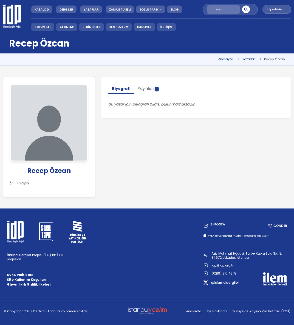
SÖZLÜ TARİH (148, 9)
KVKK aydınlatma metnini (225, 236)
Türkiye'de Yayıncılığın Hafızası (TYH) (261, 311)
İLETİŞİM (166, 27)
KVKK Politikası (20, 274)
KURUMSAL (43, 27)
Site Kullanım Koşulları (26, 279)
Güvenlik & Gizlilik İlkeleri (29, 284)
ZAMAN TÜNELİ (120, 9)
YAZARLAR (91, 9)
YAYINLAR (66, 27)
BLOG (174, 9)
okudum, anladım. (239, 236)
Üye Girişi (275, 9)
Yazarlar (248, 59)
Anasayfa (225, 59)
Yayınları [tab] (148, 88)
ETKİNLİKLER (91, 27)
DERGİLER (66, 9)
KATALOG (42, 9)
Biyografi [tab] (121, 88)
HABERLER (144, 27)
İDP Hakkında (217, 311)
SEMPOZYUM (118, 27)
